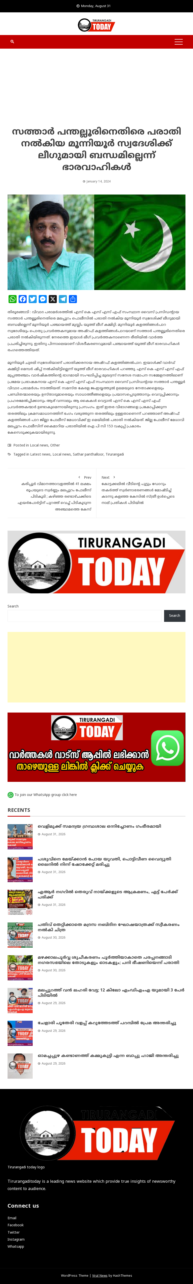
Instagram (16, 1240)
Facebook (16, 1225)
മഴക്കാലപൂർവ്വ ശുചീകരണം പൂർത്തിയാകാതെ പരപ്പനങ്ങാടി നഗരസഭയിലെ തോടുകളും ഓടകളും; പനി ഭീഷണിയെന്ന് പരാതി (108, 960)
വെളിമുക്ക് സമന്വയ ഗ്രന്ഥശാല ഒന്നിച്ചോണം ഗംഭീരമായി (99, 826)
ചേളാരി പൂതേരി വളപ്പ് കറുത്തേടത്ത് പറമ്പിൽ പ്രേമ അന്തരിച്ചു (107, 1023)
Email (12, 1218)
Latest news (40, 455)
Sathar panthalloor (88, 455)
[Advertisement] (96, 89)
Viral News (100, 1276)
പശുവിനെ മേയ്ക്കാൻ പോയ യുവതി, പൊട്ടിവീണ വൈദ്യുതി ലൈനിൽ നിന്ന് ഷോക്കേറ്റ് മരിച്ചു (104, 862)
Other (55, 445)
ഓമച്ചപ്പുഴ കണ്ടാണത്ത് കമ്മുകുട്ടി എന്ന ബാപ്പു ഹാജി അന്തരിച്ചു (108, 1055)
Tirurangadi (115, 455)
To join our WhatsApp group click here (46, 795)
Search (13, 606)
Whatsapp (16, 1247)
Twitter (14, 1233)
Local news (39, 445)
